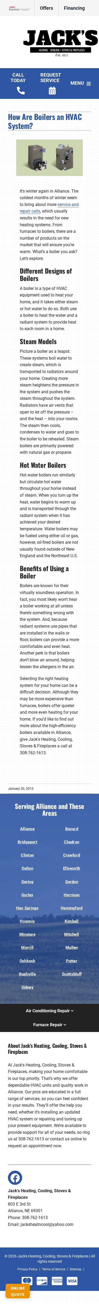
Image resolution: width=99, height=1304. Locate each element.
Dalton (27, 868)
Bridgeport (27, 842)
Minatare (27, 934)
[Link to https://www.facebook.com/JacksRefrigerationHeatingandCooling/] (15, 1178)
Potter (71, 961)
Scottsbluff (72, 974)
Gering (27, 881)
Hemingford (71, 908)
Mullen (71, 947)
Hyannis (27, 921)
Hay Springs (27, 908)
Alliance (27, 829)
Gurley (27, 895)
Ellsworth (71, 868)
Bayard (71, 829)
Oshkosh (27, 961)
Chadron (71, 842)
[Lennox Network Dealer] (21, 8)
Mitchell (71, 934)
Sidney (27, 987)
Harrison (72, 895)
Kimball (72, 921)
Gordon (71, 881)
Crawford (71, 855)
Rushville (27, 974)
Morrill (27, 947)
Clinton (27, 855)
